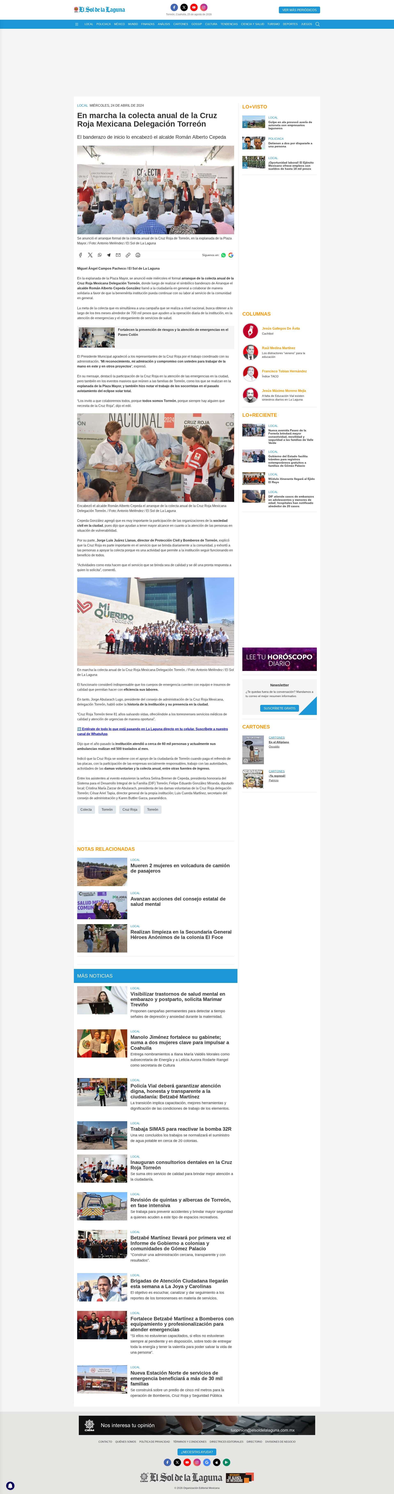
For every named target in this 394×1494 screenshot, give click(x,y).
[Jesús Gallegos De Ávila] (250, 331)
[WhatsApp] (100, 255)
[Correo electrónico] (118, 255)
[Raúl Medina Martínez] (250, 352)
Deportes (290, 24)
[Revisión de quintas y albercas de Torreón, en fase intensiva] (102, 1208)
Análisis (164, 24)
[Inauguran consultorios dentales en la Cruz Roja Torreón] (102, 1171)
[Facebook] (174, 7)
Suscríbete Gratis (280, 708)
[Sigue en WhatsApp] (223, 255)
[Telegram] (109, 255)
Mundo (133, 24)
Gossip (196, 24)
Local (89, 24)
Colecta (86, 809)
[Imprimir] (138, 255)
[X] (184, 7)
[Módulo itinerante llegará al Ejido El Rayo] (253, 478)
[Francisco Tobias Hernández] (250, 373)
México (119, 24)
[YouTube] (194, 7)
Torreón (107, 809)
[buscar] (317, 24)
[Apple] (216, 1462)
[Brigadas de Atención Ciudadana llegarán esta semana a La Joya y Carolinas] (102, 1289)
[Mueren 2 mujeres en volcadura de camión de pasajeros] (102, 872)
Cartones (180, 24)
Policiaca (103, 24)
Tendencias (229, 24)
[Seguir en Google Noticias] (231, 255)
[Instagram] (203, 7)
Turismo (273, 24)
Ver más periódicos (299, 10)
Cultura (211, 24)
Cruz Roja (130, 809)
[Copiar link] (128, 255)
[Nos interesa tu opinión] (197, 1425)
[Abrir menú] (77, 24)
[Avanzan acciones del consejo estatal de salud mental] (102, 905)
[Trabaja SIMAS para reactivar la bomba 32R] (102, 1135)
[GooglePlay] (226, 1462)
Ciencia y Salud (252, 24)
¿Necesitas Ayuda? (197, 1452)
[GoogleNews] (207, 1462)
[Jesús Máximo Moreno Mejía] (250, 395)
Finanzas (148, 24)
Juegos (306, 24)
